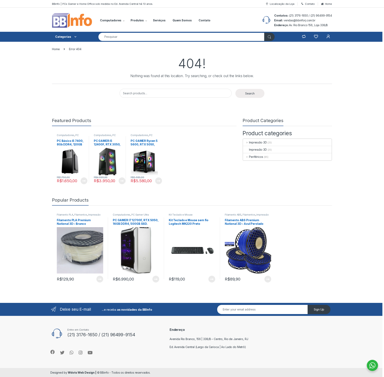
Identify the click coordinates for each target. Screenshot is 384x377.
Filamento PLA (65, 214)
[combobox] (181, 37)
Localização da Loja (282, 3)
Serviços (159, 20)
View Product (82, 180)
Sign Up (319, 309)
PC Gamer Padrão (105, 136)
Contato (310, 3)
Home (328, 3)
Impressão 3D (258, 142)
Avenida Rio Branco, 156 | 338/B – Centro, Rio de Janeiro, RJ (209, 339)
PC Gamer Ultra (140, 214)
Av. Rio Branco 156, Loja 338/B (308, 25)
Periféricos (256, 156)
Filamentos (80, 214)
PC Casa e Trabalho (68, 136)
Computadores (65, 135)
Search (250, 93)
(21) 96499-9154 (321, 15)
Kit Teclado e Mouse (181, 214)
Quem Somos (182, 20)
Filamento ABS (233, 214)
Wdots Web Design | (82, 372)
